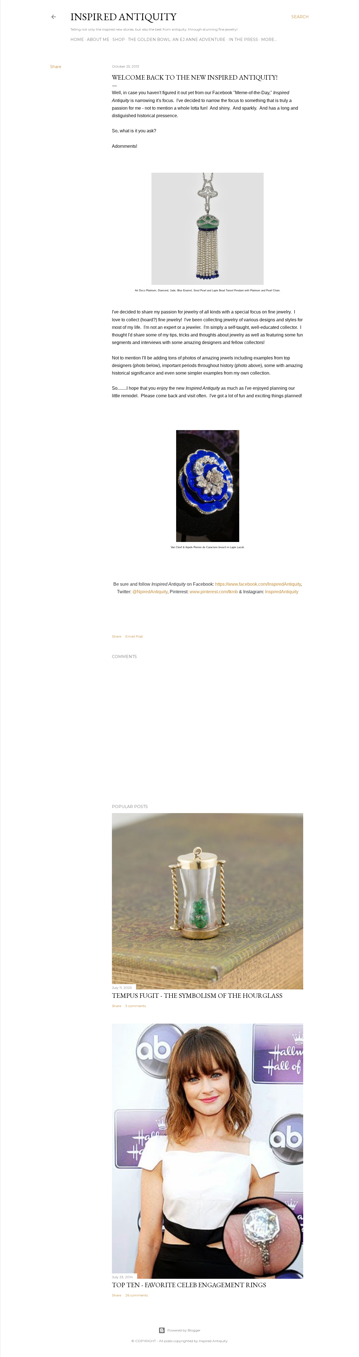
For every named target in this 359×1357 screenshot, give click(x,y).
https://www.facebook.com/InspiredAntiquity (258, 584)
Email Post (134, 636)
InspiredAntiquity (281, 591)
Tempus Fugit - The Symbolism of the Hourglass (197, 995)
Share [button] (55, 66)
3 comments (135, 1006)
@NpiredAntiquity (149, 591)
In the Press (243, 39)
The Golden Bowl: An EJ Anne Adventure (176, 39)
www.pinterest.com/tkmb (214, 591)
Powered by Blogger (184, 1330)
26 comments (136, 1295)
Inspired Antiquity (123, 16)
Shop (118, 39)
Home (77, 39)
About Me (98, 39)
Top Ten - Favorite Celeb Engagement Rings (189, 1284)
